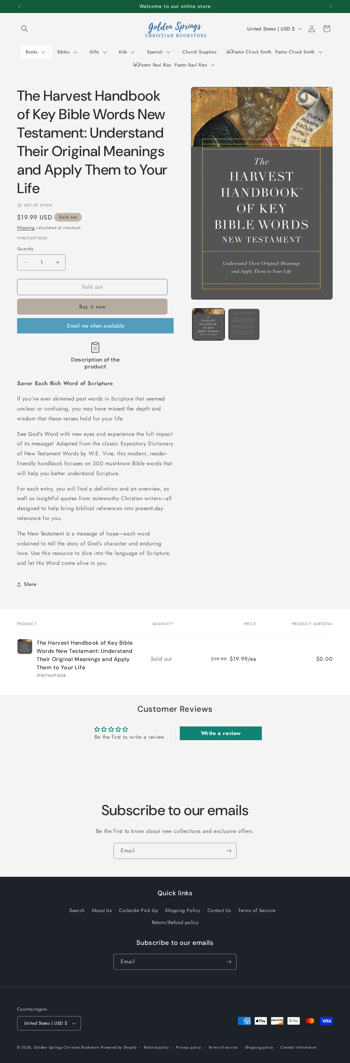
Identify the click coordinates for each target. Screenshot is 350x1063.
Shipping (26, 228)
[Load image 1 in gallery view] (208, 324)
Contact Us (219, 910)
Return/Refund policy (175, 922)
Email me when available (95, 326)
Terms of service (223, 1047)
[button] (24, 28)
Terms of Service (256, 910)
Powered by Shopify (119, 1047)
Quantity (25, 248)
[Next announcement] (330, 6)
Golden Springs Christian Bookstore (66, 1047)
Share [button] (30, 584)
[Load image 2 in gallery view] (244, 324)
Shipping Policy (182, 910)
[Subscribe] (228, 851)
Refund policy (156, 1047)
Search (77, 910)
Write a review (221, 733)
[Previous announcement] (19, 6)
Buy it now (92, 307)
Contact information (299, 1047)
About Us (102, 910)
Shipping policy (259, 1047)
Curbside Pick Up (138, 910)
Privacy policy (188, 1047)
